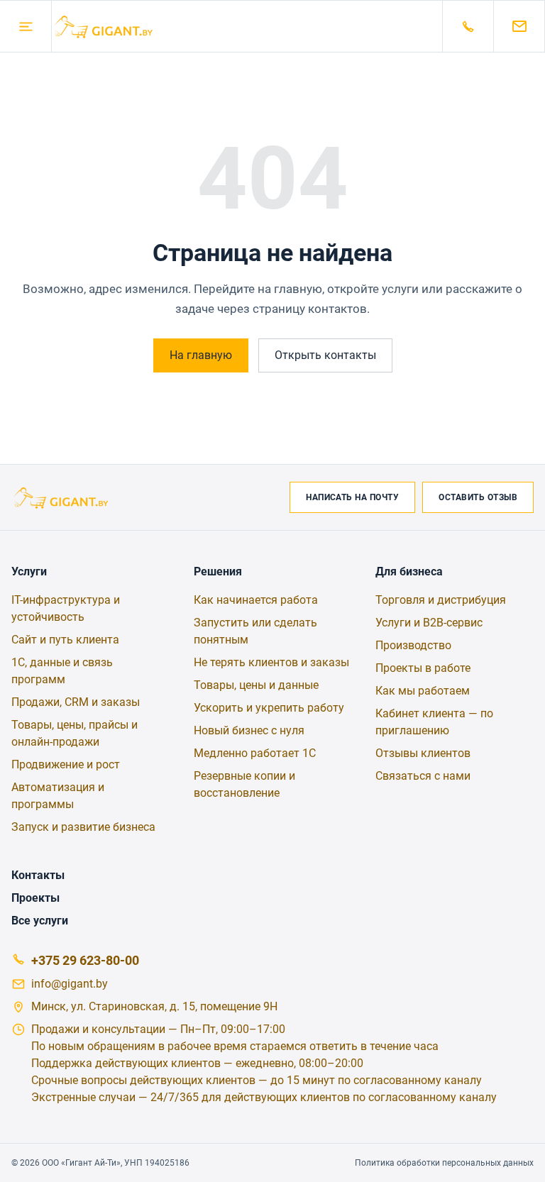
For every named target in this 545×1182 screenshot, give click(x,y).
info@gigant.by (69, 983)
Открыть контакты (325, 355)
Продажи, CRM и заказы (75, 702)
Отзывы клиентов (422, 753)
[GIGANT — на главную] (247, 26)
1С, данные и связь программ (62, 671)
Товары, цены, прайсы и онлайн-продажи (74, 733)
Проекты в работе (422, 668)
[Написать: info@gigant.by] (519, 26)
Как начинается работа (256, 600)
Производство (413, 645)
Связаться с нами (422, 776)
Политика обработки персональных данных (444, 1163)
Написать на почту (352, 497)
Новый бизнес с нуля (249, 730)
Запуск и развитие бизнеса (83, 827)
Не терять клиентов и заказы (271, 662)
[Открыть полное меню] (25, 26)
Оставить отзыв (478, 497)
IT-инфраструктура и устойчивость (65, 608)
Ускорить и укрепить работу (269, 707)
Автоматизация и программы (57, 795)
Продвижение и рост (65, 764)
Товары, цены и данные (256, 685)
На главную (201, 355)
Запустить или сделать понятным (255, 631)
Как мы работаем (422, 690)
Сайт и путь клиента (65, 639)
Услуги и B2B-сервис (429, 622)
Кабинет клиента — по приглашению (434, 722)
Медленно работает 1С (255, 753)
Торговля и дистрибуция (440, 600)
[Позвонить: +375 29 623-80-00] (468, 26)
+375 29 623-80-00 (85, 960)
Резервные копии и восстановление (244, 784)
